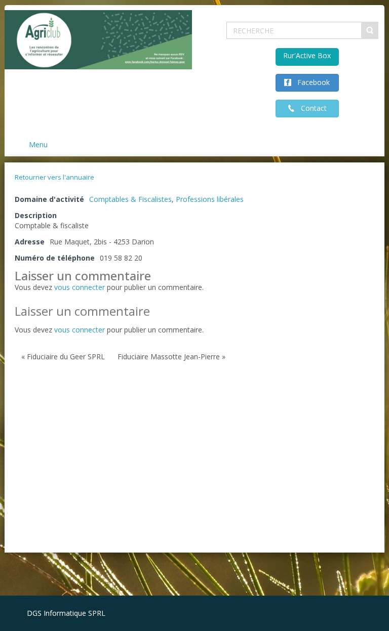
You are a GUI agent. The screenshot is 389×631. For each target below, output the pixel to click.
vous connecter (79, 287)
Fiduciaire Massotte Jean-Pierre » (171, 356)
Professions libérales (210, 199)
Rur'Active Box (307, 55)
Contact (311, 108)
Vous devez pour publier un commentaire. (109, 329)
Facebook (310, 82)
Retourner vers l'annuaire (54, 177)
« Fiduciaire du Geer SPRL (63, 356)
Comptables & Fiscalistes (130, 199)
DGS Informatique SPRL (66, 613)
